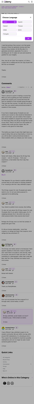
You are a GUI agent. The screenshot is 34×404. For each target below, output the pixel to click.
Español (20, 22)
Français (20, 26)
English (5, 22)
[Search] (28, 2)
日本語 (5, 30)
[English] (7, 1)
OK (28, 38)
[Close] (31, 18)
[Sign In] (31, 2)
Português (6, 34)
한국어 (20, 30)
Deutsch (5, 26)
